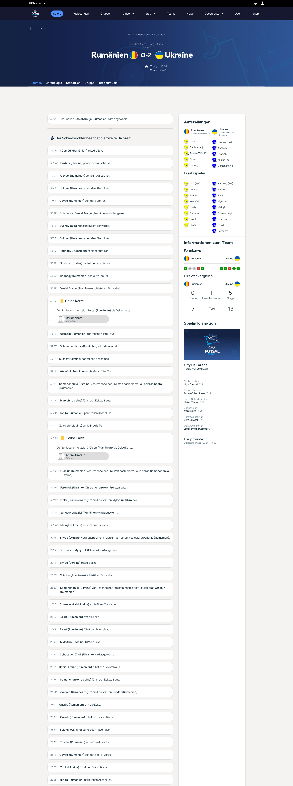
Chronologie (54, 82)
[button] (128, 13)
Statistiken (73, 82)
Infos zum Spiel (108, 82)
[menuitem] (58, 13)
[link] (57, 13)
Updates (36, 82)
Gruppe (89, 82)
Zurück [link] (38, 28)
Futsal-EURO (35, 13)
